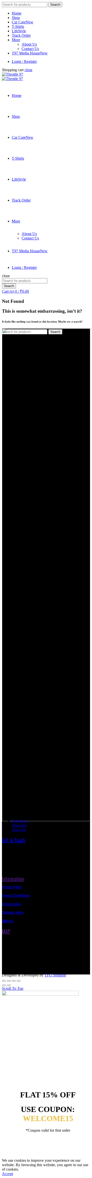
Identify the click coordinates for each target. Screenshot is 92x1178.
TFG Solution (55, 975)
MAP (6, 931)
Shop (16, 18)
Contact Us (30, 49)
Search (55, 4)
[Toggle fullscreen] (14, 981)
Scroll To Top (12, 988)
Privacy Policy (12, 886)
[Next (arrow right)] (9, 985)
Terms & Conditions (16, 895)
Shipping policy (13, 912)
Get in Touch (13, 840)
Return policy (11, 903)
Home (16, 13)
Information (13, 878)
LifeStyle (19, 31)
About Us (29, 44)
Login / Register (24, 61)
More (16, 40)
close (28, 70)
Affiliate (7, 920)
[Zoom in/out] (19, 981)
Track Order (21, 35)
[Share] (9, 981)
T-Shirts (18, 26)
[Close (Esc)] (4, 981)
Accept (7, 1174)
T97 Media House (30, 53)
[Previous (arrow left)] (4, 985)
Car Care (22, 22)
